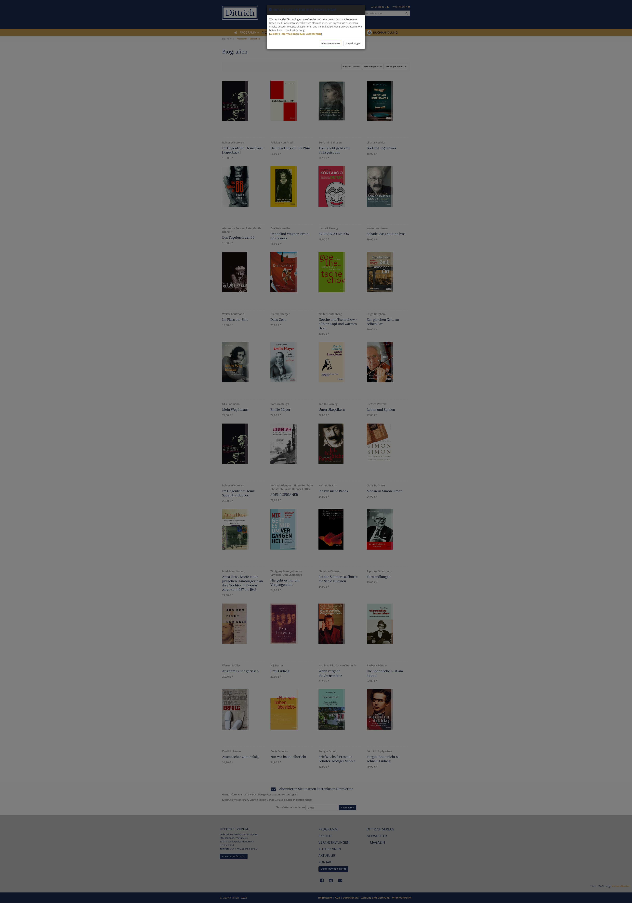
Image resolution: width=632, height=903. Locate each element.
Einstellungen (353, 43)
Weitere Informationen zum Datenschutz (295, 33)
